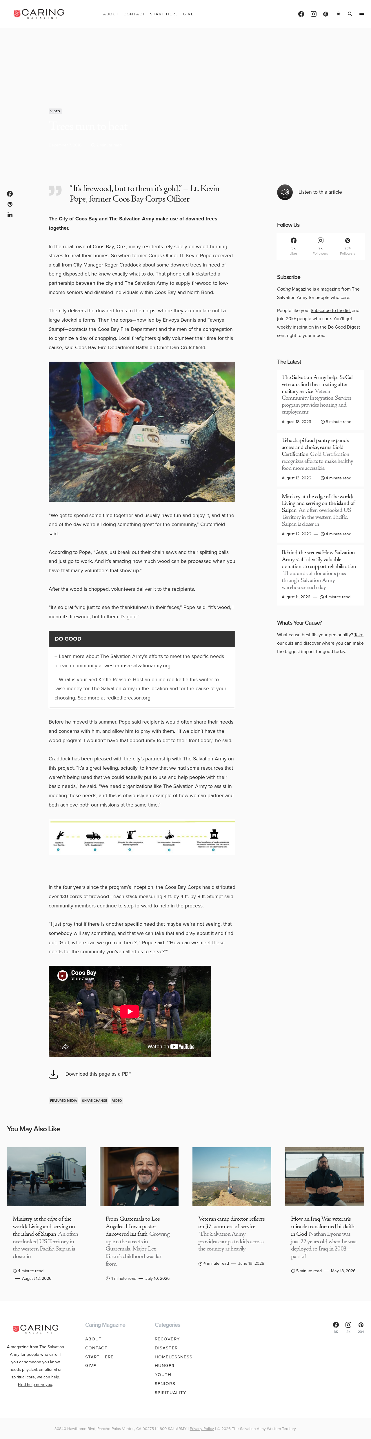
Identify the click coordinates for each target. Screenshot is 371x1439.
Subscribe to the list (331, 310)
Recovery (167, 1339)
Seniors (165, 1383)
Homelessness (174, 1357)
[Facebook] (301, 14)
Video (55, 111)
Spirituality (171, 1392)
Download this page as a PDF (98, 1074)
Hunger (165, 1365)
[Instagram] (314, 14)
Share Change (94, 1100)
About (93, 1339)
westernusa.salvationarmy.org (137, 665)
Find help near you (35, 1384)
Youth (163, 1374)
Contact (96, 1348)
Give (91, 1365)
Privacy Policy (202, 1428)
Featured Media (63, 1100)
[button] (338, 14)
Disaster (166, 1348)
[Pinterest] (325, 14)
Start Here (99, 1357)
